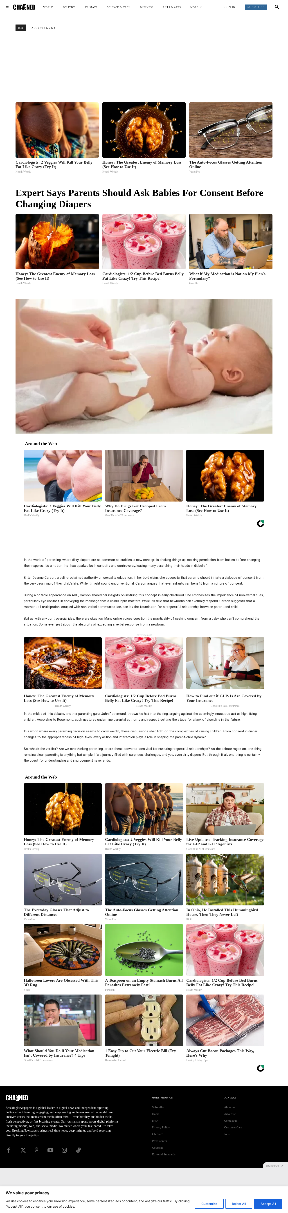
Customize (209, 1204)
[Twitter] (152, 545)
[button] (277, 7)
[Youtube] (50, 1150)
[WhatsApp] (172, 545)
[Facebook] (141, 545)
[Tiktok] (78, 1150)
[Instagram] (64, 1150)
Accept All (268, 1204)
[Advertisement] (144, 68)
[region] (144, 1199)
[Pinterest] (162, 545)
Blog (20, 27)
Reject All (239, 1204)
